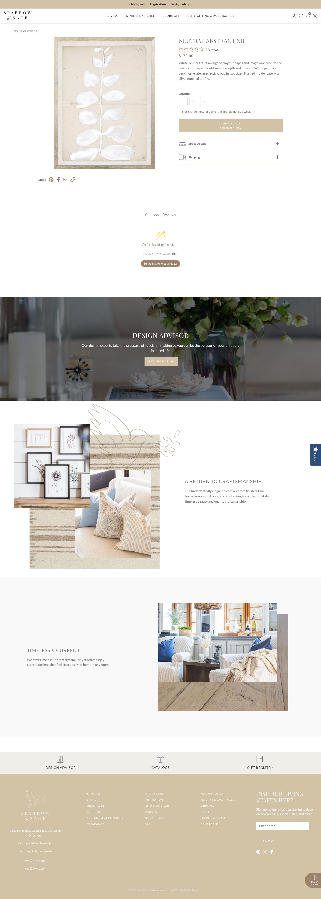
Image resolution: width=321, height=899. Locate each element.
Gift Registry (155, 818)
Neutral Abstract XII (25, 30)
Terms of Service (135, 889)
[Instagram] (265, 852)
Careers (206, 811)
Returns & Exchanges (217, 799)
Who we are (154, 793)
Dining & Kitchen (140, 15)
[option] (104, 103)
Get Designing (161, 361)
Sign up (269, 840)
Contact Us (209, 824)
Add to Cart (231, 123)
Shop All (93, 793)
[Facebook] (272, 852)
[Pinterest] (258, 852)
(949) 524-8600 (35, 860)
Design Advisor (181, 4)
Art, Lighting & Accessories (210, 15)
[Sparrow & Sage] (18, 15)
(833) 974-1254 (35, 868)
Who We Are (137, 4)
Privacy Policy (157, 889)
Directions (35, 835)
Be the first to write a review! (160, 263)
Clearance (95, 824)
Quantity (185, 93)
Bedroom (171, 15)
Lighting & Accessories (105, 818)
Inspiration (158, 4)
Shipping (207, 805)
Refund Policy (211, 793)
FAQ (148, 824)
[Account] (315, 15)
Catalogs (152, 811)
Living (113, 15)
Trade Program (212, 818)
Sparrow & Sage (179, 889)
